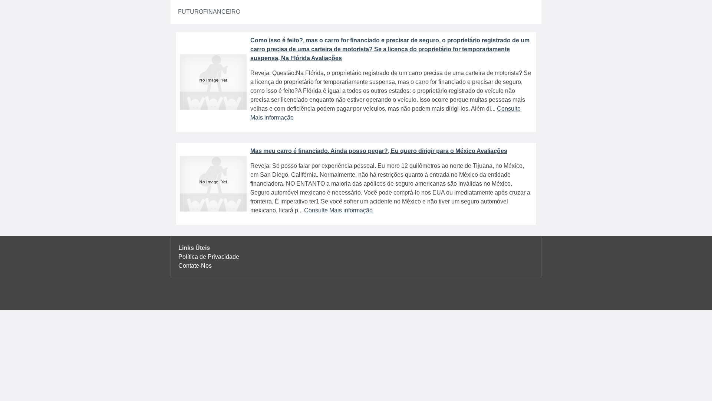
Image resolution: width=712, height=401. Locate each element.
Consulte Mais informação (338, 210)
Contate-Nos (195, 266)
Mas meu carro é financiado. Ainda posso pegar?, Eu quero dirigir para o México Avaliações (378, 151)
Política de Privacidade (208, 257)
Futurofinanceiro (209, 12)
